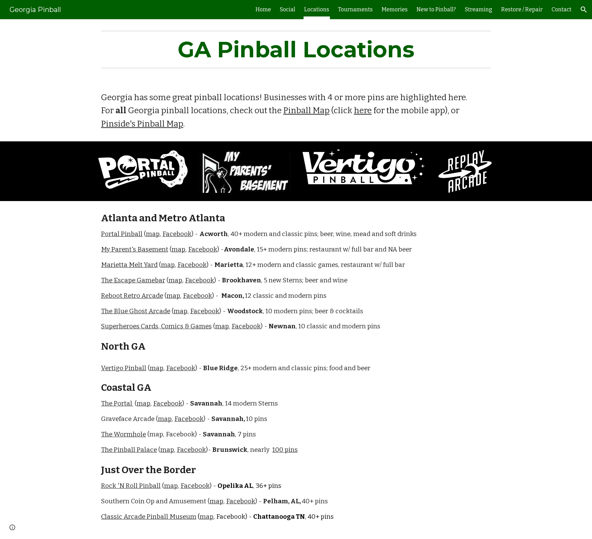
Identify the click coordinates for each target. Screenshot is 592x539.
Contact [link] (561, 9)
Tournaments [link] (355, 9)
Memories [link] (395, 9)
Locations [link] (316, 9)
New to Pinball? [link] (436, 9)
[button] (584, 9)
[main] (296, 49)
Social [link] (287, 9)
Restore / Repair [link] (522, 9)
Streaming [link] (478, 9)
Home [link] (263, 9)
